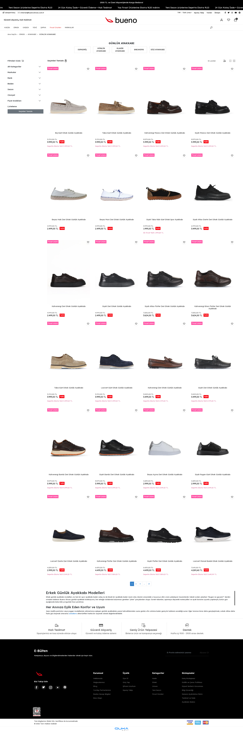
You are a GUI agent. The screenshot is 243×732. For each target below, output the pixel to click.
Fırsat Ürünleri (55, 27)
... (144, 584)
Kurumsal (98, 673)
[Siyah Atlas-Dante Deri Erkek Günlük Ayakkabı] (212, 186)
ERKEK (16, 27)
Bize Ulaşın (97, 698)
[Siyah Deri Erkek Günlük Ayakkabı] (116, 272)
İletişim (217, 13)
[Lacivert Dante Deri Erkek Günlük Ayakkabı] (68, 527)
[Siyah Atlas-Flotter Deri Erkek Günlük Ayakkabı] (164, 272)
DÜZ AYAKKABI (158, 49)
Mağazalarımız (99, 682)
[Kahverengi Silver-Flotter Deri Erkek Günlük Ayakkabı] (212, 272)
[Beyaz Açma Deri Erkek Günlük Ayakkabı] (164, 440)
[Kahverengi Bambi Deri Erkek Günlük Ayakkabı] (68, 440)
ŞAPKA (43, 27)
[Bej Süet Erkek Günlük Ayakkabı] (68, 99)
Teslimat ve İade (188, 698)
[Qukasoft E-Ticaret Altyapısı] (121, 729)
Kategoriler (158, 673)
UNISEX (26, 27)
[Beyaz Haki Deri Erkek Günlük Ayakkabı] (68, 186)
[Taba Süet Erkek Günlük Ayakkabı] (116, 99)
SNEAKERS (139, 49)
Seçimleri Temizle (25, 111)
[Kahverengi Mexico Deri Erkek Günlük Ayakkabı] (164, 99)
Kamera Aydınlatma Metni (192, 694)
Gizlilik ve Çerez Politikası (192, 682)
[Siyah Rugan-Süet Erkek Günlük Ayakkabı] (212, 440)
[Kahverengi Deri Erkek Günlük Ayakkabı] (68, 272)
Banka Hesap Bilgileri (102, 694)
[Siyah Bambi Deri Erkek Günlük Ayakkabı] (116, 440)
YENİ (35, 27)
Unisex (155, 686)
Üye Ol (125, 678)
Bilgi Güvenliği (187, 690)
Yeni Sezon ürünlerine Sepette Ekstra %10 (163, 7)
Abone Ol (204, 652)
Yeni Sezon (156, 690)
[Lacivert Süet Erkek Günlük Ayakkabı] (116, 354)
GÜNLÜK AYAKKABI (101, 49)
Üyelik (126, 673)
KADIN (7, 27)
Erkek (154, 682)
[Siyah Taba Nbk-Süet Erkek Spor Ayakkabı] (164, 186)
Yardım (209, 13)
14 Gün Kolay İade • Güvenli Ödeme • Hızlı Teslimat (60, 7)
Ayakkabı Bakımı (188, 702)
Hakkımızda (97, 678)
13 (149, 584)
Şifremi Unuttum (129, 686)
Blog (95, 686)
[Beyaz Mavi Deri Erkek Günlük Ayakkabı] (116, 186)
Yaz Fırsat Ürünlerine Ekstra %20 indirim (114, 7)
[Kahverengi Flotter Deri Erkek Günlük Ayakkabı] (116, 527)
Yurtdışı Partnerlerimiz (102, 690)
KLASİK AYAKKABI (120, 49)
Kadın (154, 678)
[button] (235, 20)
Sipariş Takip (199, 13)
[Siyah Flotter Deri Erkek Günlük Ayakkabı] (164, 527)
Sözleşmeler (188, 673)
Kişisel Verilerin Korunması (192, 686)
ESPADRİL (82, 49)
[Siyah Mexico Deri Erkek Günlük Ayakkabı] (212, 99)
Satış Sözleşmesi (188, 678)
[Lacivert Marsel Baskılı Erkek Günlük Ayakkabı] (212, 527)
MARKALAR (69, 27)
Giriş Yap (126, 682)
